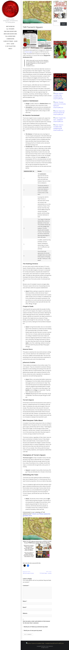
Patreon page (28, 52)
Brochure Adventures (10, 34)
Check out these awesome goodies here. (36, 514)
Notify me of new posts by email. (33, 630)
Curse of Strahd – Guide (10, 41)
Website (25, 613)
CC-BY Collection (10, 46)
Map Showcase (10, 26)
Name (25, 601)
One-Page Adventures (10, 31)
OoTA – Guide (10, 43)
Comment (26, 585)
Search (55, 21)
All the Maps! (10, 29)
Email (25, 607)
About (10, 48)
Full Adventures (10, 36)
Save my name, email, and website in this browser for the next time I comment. (36, 622)
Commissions (10, 39)
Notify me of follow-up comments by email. (36, 626)
